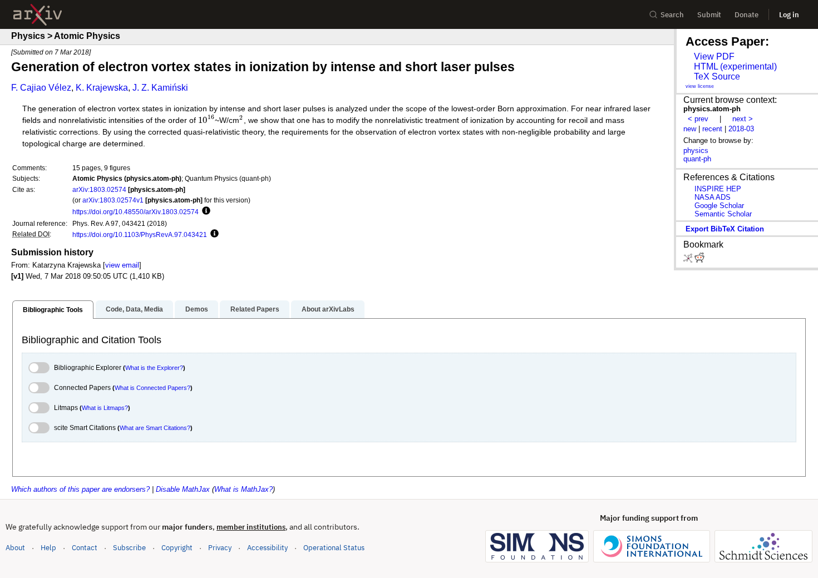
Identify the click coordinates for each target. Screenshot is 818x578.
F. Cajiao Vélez (41, 87)
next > (742, 119)
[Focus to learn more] (204, 211)
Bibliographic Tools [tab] (53, 310)
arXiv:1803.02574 (99, 189)
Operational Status (333, 547)
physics (695, 150)
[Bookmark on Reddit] (699, 260)
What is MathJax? (243, 489)
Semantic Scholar (723, 214)
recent (712, 129)
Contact (84, 547)
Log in (789, 14)
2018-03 (741, 129)
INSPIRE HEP (717, 189)
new (689, 129)
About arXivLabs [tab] (328, 309)
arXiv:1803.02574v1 (113, 200)
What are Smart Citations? (155, 427)
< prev (698, 119)
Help (48, 547)
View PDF (714, 56)
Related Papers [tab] (254, 309)
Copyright (177, 547)
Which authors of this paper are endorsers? (80, 489)
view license (700, 86)
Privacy (219, 547)
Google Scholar (719, 205)
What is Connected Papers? (152, 387)
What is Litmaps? (105, 407)
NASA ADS (712, 197)
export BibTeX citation (725, 229)
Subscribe (129, 547)
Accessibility (267, 547)
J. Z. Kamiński (160, 87)
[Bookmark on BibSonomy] (688, 260)
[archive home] (37, 15)
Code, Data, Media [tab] (134, 309)
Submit (709, 14)
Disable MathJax (183, 489)
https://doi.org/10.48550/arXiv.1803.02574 (135, 211)
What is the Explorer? (154, 367)
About (15, 547)
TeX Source (717, 76)
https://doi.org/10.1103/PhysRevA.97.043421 (139, 234)
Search (672, 14)
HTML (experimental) (735, 66)
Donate (746, 14)
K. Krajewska (102, 87)
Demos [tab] (196, 309)
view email (122, 265)
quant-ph (697, 159)
